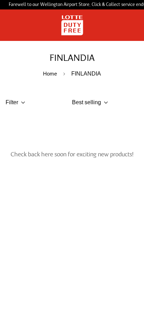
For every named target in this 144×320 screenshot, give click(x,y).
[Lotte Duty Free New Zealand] (72, 25)
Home (50, 74)
